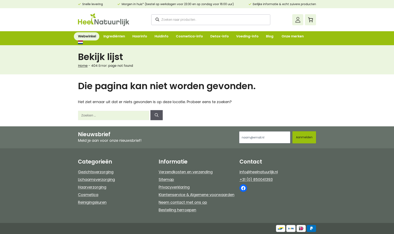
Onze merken (293, 36)
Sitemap (166, 179)
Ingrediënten (114, 36)
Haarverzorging (92, 187)
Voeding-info (247, 36)
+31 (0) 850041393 (256, 179)
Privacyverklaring (174, 187)
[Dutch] (80, 42)
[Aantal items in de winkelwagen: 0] (310, 19)
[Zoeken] (156, 115)
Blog (269, 36)
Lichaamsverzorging (96, 179)
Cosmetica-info (189, 36)
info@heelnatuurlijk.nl (258, 171)
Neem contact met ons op (183, 202)
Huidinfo (161, 36)
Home (83, 65)
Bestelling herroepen (177, 209)
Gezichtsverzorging (95, 171)
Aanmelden (304, 137)
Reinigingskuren (92, 202)
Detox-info (219, 36)
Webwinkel (87, 36)
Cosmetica (88, 194)
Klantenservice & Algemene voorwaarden (196, 194)
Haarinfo (139, 36)
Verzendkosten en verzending (186, 171)
